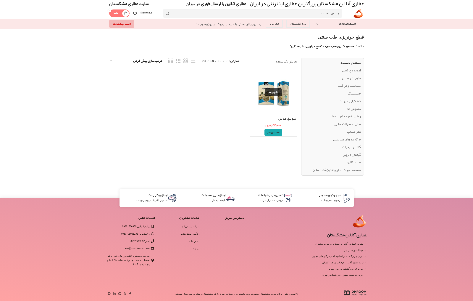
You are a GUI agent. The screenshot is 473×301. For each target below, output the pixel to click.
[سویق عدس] (273, 92)
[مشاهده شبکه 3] (178, 61)
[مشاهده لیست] (193, 61)
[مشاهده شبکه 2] (185, 61)
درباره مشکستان (298, 23)
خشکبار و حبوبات (350, 101)
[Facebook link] (130, 294)
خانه (361, 46)
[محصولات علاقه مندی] (135, 13)
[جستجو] (167, 13)
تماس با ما (274, 23)
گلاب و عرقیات (351, 147)
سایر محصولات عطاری (347, 124)
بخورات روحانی (351, 78)
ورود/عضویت (146, 12)
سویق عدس (287, 118)
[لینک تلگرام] (109, 294)
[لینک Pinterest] (119, 294)
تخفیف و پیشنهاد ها (122, 23)
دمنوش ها (354, 108)
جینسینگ (354, 93)
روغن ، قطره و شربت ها (346, 116)
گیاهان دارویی (352, 154)
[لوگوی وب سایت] (358, 14)
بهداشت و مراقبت (349, 85)
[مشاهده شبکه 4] (170, 61)
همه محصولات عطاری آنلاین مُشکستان (336, 169)
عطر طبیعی (354, 131)
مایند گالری (353, 162)
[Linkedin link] (114, 294)
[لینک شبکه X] (125, 294)
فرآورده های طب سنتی (346, 139)
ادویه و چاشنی (351, 70)
